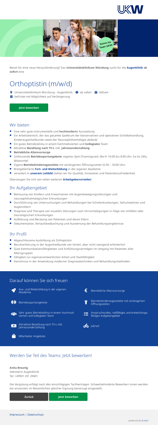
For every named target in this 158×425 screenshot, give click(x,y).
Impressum (17, 414)
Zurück (29, 397)
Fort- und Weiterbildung (51, 169)
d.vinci (145, 420)
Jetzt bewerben (29, 107)
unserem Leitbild (41, 173)
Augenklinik (135, 67)
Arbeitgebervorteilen (77, 179)
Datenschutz (36, 414)
